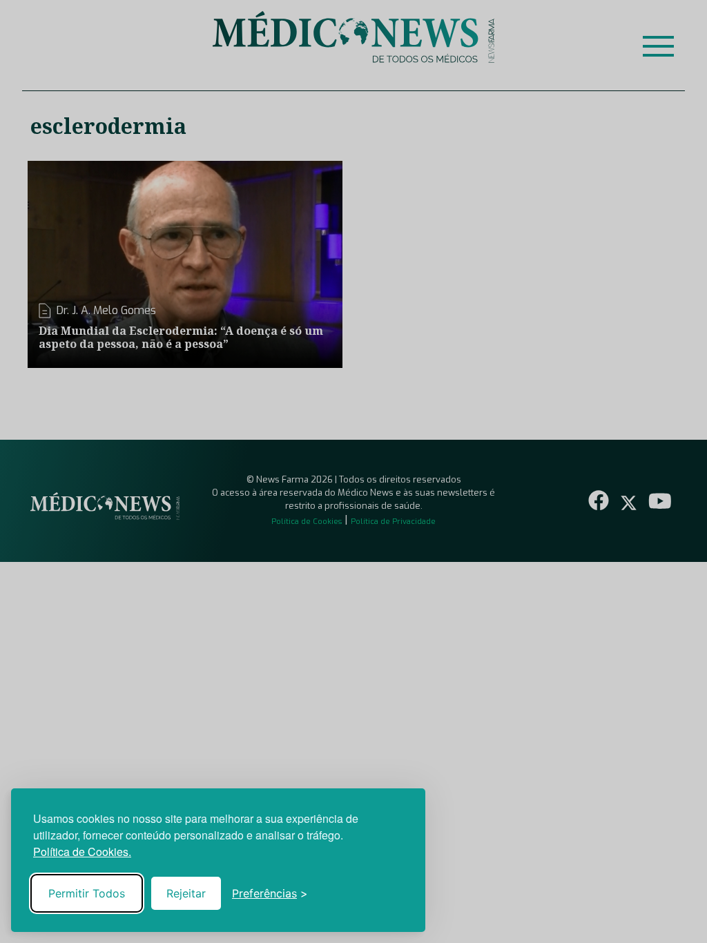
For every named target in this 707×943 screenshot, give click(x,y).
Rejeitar (186, 893)
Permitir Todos (86, 893)
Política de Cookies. (82, 851)
